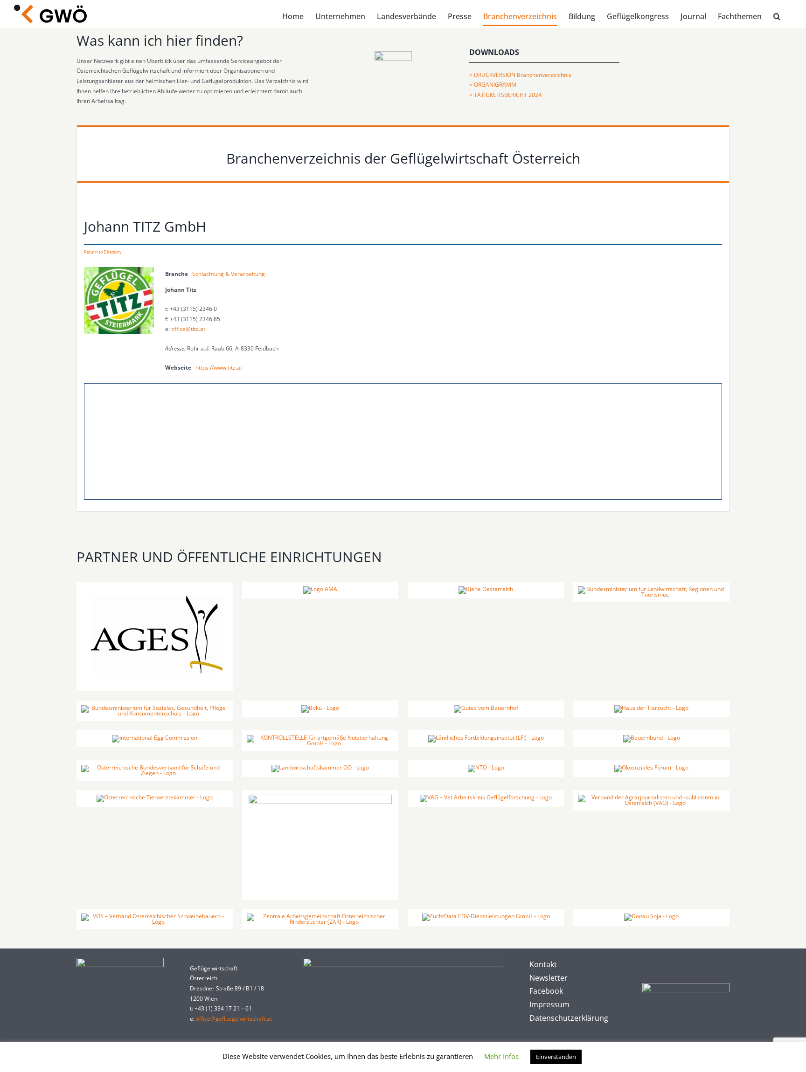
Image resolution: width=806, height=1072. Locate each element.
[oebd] (320, 797)
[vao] (651, 797)
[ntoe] (486, 767)
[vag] (486, 797)
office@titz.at (188, 329)
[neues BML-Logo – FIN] (651, 589)
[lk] (320, 767)
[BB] (651, 738)
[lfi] (486, 738)
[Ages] (154, 589)
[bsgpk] (154, 708)
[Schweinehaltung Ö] (154, 916)
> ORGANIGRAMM (492, 85)
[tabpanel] (403, 357)
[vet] (155, 797)
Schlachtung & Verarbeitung (228, 274)
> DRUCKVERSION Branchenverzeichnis (520, 75)
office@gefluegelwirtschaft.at (234, 1019)
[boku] (320, 708)
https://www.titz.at (218, 367)
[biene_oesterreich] (486, 589)
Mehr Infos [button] (501, 1056)
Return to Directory (103, 252)
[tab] (403, 153)
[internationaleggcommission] (154, 738)
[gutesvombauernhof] (486, 708)
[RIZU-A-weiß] (320, 916)
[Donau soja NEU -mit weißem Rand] (651, 916)
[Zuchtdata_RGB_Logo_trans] (486, 916)
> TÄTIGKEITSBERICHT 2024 (505, 95)
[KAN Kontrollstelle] (320, 738)
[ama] (320, 589)
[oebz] (154, 767)
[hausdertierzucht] (651, 708)
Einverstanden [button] (556, 1056)
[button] (776, 16)
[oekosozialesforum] (651, 767)
